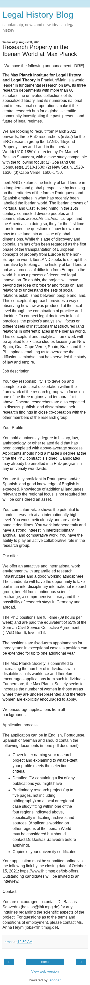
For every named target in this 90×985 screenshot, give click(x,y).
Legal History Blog (37, 14)
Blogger (54, 980)
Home (45, 962)
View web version (45, 971)
